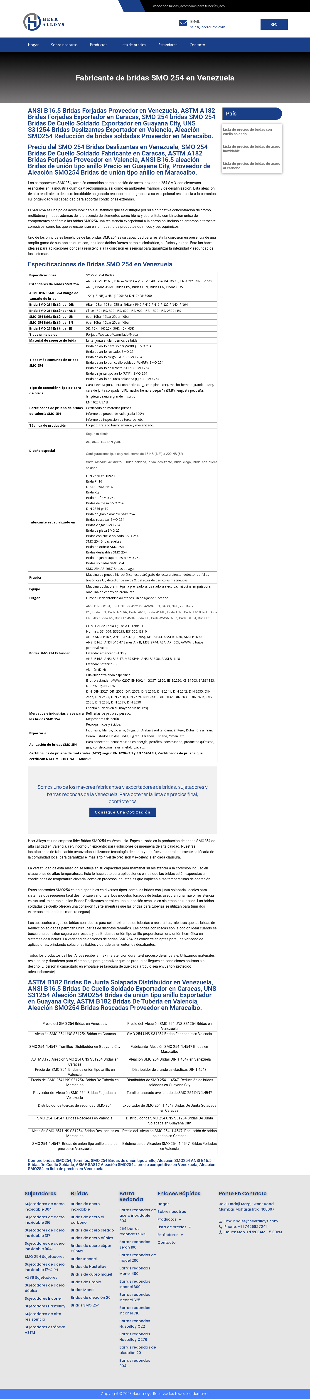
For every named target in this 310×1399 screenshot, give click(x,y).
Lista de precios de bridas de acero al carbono (251, 165)
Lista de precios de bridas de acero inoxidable (251, 148)
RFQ (274, 24)
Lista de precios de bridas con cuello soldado (247, 131)
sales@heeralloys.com (207, 27)
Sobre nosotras (64, 44)
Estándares (167, 44)
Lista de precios (133, 44)
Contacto (197, 44)
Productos (98, 44)
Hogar (33, 44)
